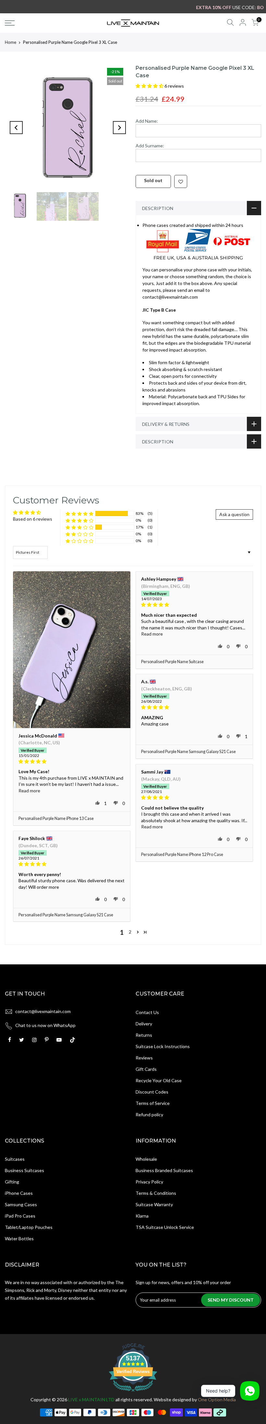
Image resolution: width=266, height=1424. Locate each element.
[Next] (119, 127)
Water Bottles (19, 1238)
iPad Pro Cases (20, 1216)
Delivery (144, 1023)
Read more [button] (29, 790)
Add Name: (147, 121)
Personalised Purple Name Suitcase (172, 661)
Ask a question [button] (234, 514)
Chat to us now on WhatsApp (45, 1025)
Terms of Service (153, 1103)
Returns (144, 1035)
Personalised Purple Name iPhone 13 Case (56, 818)
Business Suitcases (24, 1170)
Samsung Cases (21, 1204)
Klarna (142, 1216)
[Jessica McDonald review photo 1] (71, 649)
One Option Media (217, 1399)
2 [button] (130, 932)
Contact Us (147, 1012)
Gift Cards (146, 1069)
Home (10, 42)
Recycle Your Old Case (159, 1080)
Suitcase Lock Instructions (163, 1046)
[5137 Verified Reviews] (133, 1392)
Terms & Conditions (156, 1193)
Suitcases (15, 1159)
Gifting (12, 1181)
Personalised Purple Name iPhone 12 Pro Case (182, 854)
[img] (71, 761)
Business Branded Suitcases (164, 1170)
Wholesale (146, 1159)
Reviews (144, 1057)
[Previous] (16, 127)
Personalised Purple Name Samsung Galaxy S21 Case (188, 751)
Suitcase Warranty (154, 1204)
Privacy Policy (149, 1181)
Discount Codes (152, 1092)
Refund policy (149, 1114)
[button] (150, 86)
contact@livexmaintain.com (43, 1011)
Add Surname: (150, 145)
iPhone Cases (19, 1193)
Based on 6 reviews (32, 519)
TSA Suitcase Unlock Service (165, 1227)
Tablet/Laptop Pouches (29, 1227)
